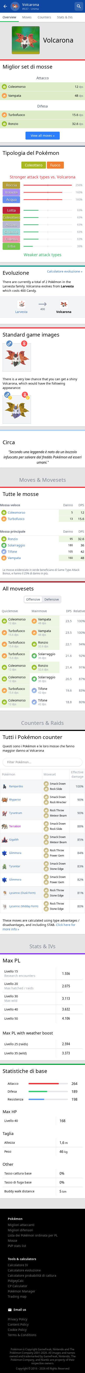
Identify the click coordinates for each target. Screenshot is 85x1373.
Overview (9, 17)
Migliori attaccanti (21, 1225)
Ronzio (13, 124)
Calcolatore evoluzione (24, 1270)
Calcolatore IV (18, 1265)
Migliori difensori (20, 1230)
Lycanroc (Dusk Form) (22, 893)
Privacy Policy (17, 1319)
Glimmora (14, 853)
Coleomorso (17, 87)
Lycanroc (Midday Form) (23, 906)
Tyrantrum (15, 813)
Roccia (11, 185)
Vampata (14, 95)
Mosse (12, 1240)
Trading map (17, 1296)
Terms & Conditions (22, 1335)
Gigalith (13, 839)
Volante (11, 192)
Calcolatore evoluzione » (64, 271)
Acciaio (11, 224)
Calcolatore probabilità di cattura (32, 1275)
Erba (11, 246)
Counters (44, 17)
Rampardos (15, 786)
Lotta (11, 210)
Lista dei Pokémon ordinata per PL (33, 1235)
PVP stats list (17, 1246)
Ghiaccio (11, 232)
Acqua (11, 199)
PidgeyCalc (16, 1281)
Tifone (12, 551)
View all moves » (42, 135)
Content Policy (18, 1324)
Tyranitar (14, 866)
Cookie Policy (17, 1330)
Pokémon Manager (21, 1291)
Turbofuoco (16, 115)
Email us (20, 1309)
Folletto (11, 239)
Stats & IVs (65, 17)
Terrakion (14, 826)
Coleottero (11, 217)
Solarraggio (16, 545)
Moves (27, 17)
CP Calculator (17, 1286)
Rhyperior (14, 799)
